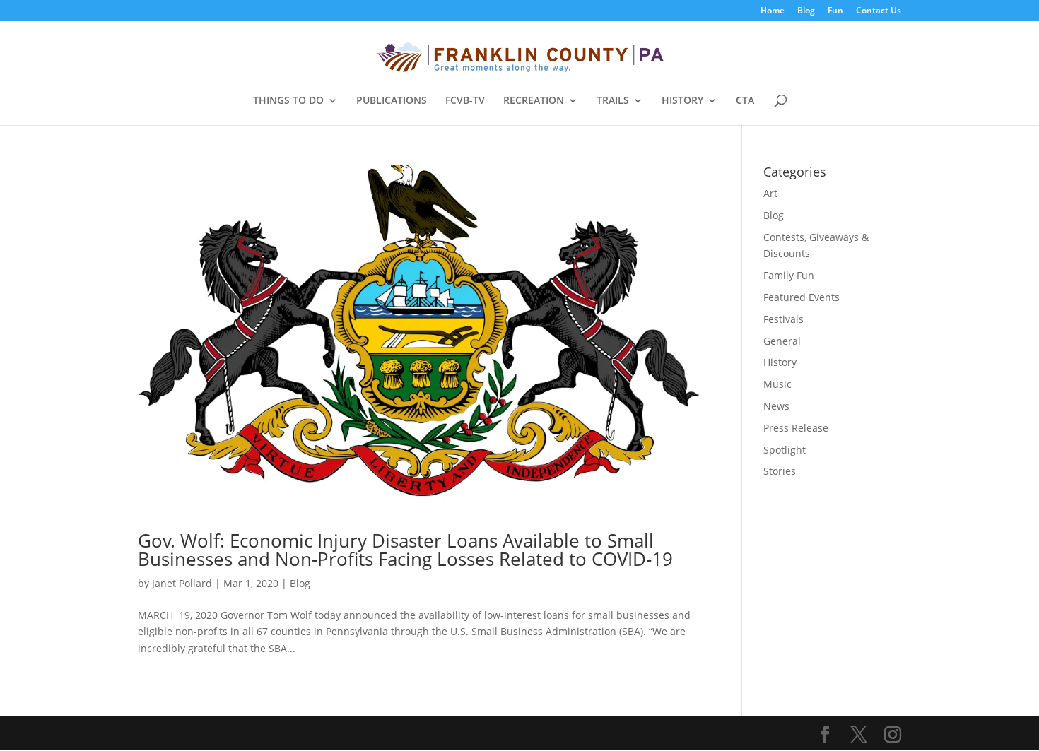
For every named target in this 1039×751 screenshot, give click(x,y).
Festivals (783, 319)
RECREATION (533, 101)
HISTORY (682, 101)
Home (773, 11)
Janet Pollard (182, 583)
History (780, 362)
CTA (745, 101)
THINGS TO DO (288, 101)
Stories (779, 471)
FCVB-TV (465, 101)
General (782, 341)
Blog (806, 11)
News (776, 406)
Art (770, 193)
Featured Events (801, 297)
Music (777, 384)
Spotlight (784, 449)
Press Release (795, 427)
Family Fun (788, 275)
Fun (835, 11)
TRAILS (613, 101)
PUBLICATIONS (391, 101)
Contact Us (878, 11)
